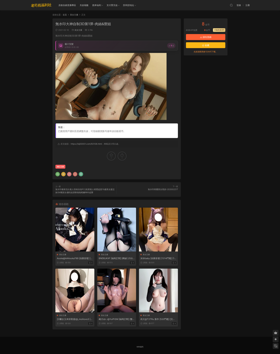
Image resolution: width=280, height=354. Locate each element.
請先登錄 (206, 37)
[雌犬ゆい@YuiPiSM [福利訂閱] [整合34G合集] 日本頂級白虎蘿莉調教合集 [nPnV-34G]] (116, 290)
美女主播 (78, 30)
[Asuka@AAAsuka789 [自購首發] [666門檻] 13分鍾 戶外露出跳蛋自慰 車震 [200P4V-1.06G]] (74, 229)
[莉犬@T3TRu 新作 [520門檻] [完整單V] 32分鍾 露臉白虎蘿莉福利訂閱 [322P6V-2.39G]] (158, 290)
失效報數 (84, 5)
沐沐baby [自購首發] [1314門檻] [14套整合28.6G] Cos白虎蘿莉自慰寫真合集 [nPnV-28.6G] (158, 258)
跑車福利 (96, 5)
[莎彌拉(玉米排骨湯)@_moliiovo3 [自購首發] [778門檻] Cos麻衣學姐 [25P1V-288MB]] (74, 290)
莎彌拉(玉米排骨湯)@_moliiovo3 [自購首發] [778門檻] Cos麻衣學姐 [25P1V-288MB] (75, 319)
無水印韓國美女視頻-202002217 (163, 189)
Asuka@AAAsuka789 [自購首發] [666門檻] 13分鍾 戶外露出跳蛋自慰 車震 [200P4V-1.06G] (74, 258)
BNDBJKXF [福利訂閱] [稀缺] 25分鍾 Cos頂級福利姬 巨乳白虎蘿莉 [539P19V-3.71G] (116, 258)
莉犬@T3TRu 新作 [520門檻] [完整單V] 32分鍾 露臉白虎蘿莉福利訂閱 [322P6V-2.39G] (157, 319)
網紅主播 (60, 167)
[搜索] (231, 5)
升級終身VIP (219, 30)
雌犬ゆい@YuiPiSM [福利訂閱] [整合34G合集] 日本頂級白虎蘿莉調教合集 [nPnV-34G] (117, 319)
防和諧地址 (128, 5)
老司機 (41, 5)
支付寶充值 (112, 5)
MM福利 (140, 347)
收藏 (206, 45)
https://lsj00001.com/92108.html (86, 144)
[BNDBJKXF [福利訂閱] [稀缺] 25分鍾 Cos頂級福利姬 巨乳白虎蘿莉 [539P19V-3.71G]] (116, 229)
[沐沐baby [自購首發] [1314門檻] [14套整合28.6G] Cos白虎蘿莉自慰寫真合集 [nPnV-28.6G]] (158, 229)
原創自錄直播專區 (67, 5)
